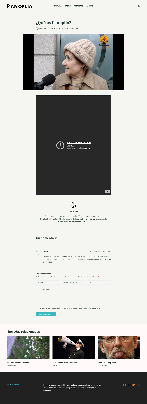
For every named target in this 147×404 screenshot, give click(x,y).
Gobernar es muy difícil (107, 363)
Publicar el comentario (46, 314)
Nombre (41, 282)
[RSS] (133, 385)
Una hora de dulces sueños (18, 363)
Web (90, 282)
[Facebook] (124, 385)
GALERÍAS (89, 6)
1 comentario (74, 28)
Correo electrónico (70, 282)
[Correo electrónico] (138, 385)
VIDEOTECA (64, 28)
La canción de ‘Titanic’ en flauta (64, 363)
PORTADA (58, 6)
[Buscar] (139, 6)
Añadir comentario (45, 289)
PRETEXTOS (78, 6)
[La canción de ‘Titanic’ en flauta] (73, 347)
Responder (106, 251)
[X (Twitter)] (129, 385)
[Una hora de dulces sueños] (28, 347)
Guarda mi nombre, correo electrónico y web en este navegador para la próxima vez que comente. (69, 308)
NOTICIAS (67, 6)
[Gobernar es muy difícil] (119, 347)
